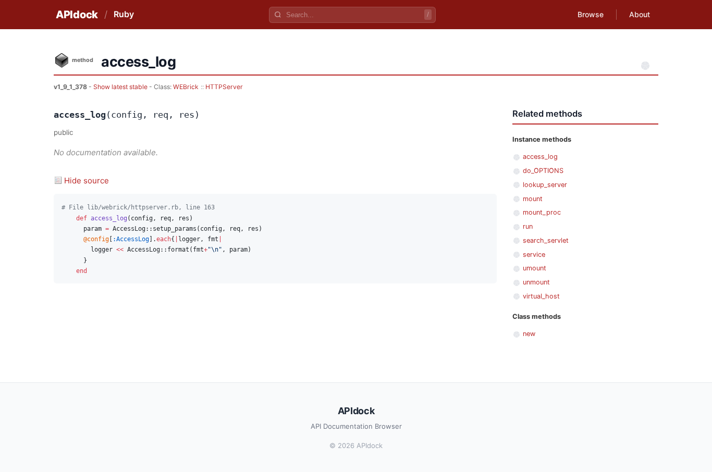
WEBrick (186, 87)
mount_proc (542, 212)
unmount (536, 282)
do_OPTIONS (543, 171)
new (529, 334)
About (639, 14)
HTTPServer (224, 87)
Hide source (86, 180)
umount (534, 268)
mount (533, 199)
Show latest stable (121, 87)
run (528, 226)
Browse (591, 14)
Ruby (124, 14)
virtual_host (541, 296)
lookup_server (545, 185)
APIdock (77, 14)
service (534, 254)
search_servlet (546, 240)
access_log (540, 156)
